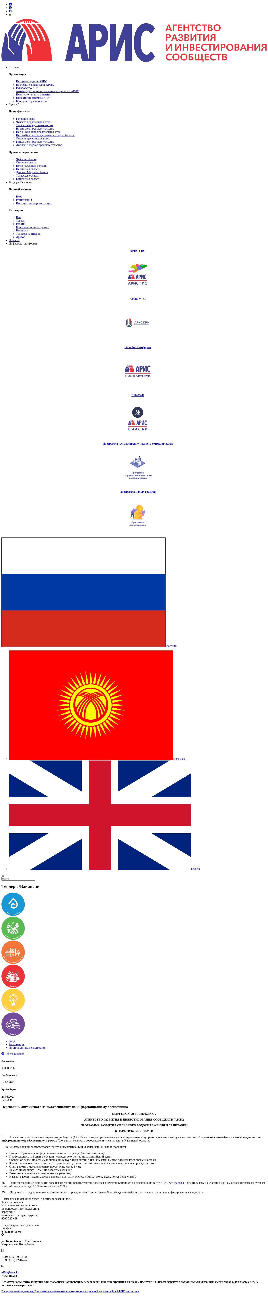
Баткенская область (28, 178)
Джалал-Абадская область (32, 172)
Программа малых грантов (138, 491)
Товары (20, 220)
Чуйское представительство (33, 122)
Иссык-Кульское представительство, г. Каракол (45, 135)
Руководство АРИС (28, 87)
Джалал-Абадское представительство (39, 144)
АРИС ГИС (137, 250)
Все (18, 217)
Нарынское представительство (35, 128)
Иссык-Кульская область (31, 165)
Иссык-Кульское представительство (38, 131)
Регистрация (24, 199)
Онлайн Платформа (138, 347)
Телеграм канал (14, 1053)
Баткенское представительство (35, 141)
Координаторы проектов (31, 101)
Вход (19, 196)
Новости (14, 240)
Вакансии (22, 230)
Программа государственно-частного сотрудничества (138, 443)
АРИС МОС (138, 298)
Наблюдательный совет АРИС (35, 84)
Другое (20, 237)
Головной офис (25, 118)
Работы (20, 223)
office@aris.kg (10, 1272)
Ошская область (26, 162)
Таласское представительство (34, 125)
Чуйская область (26, 159)
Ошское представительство (33, 138)
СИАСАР (137, 395)
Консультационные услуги (32, 227)
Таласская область (27, 175)
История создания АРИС (31, 81)
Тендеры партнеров (28, 233)
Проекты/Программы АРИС (33, 97)
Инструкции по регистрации (34, 203)
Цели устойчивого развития (33, 94)
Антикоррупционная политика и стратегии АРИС (47, 91)
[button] (89, 645)
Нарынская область (28, 169)
